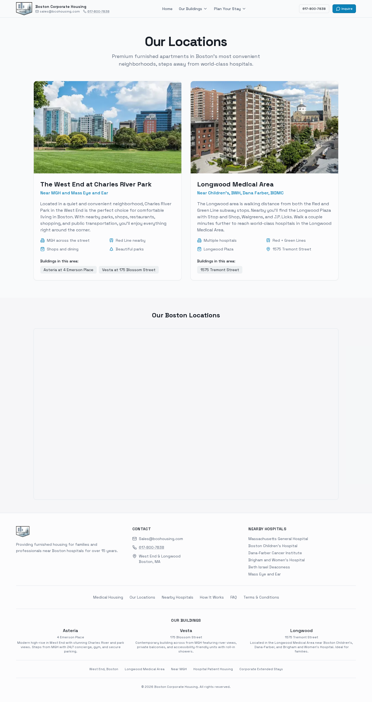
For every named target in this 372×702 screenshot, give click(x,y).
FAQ (233, 597)
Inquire (346, 9)
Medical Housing (108, 597)
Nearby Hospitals (177, 597)
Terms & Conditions (261, 597)
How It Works (212, 597)
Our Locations (142, 597)
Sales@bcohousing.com (161, 538)
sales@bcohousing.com (60, 11)
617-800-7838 (98, 11)
